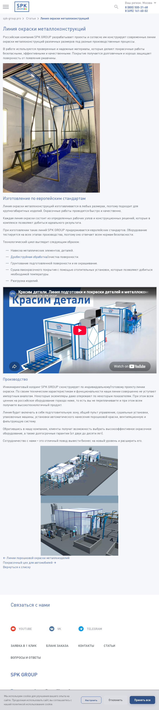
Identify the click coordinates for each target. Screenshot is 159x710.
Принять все (142, 700)
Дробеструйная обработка (29, 257)
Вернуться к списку (16, 567)
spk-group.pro (12, 18)
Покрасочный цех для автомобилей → (29, 562)
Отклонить (116, 700)
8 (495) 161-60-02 (136, 10)
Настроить (91, 700)
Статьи (31, 18)
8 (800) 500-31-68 (136, 7)
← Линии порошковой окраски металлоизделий (36, 558)
